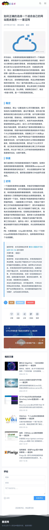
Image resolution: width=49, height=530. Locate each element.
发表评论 (39, 498)
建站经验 (20, 25)
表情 (8, 498)
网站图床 (30, 302)
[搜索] (40, 3)
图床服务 (20, 302)
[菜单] (45, 3)
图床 (11, 302)
